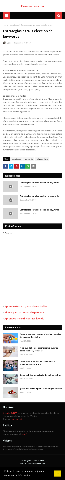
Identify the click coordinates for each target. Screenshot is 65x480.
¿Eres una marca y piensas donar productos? (41, 388)
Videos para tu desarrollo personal (24, 312)
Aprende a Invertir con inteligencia (24, 318)
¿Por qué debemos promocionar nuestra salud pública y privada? (39, 349)
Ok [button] (57, 473)
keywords (29, 159)
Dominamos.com (32, 6)
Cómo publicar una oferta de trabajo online (40, 375)
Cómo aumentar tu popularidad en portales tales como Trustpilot (40, 335)
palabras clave (42, 159)
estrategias (14, 25)
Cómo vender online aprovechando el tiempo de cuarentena (37, 363)
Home (5, 25)
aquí (24, 434)
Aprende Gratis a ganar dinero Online (25, 306)
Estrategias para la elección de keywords (39, 182)
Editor (9, 43)
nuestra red (16, 419)
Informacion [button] (24, 475)
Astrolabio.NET (10, 413)
